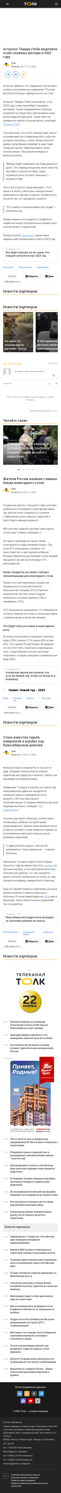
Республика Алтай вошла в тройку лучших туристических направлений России (31, 1048)
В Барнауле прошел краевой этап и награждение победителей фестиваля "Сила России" (32, 1155)
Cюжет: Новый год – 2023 (27, 690)
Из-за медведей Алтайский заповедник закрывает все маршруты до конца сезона (34, 1193)
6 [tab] (42, 469)
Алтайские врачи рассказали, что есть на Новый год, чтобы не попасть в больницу (30, 676)
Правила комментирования (23, 1480)
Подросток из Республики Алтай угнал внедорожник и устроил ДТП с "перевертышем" (32, 1322)
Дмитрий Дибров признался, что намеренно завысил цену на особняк (31, 1036)
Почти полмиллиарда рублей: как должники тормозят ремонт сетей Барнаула (29, 1348)
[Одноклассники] (23, 74)
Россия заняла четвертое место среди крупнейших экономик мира (31, 1203)
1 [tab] (18, 469)
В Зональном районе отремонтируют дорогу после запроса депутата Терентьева (31, 1214)
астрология (25, 267)
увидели (48, 865)
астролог (8, 267)
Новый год (17, 699)
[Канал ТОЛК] (49, 276)
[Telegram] (7, 74)
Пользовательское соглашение (25, 1478)
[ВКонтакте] (15, 74)
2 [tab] (23, 469)
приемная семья (29, 933)
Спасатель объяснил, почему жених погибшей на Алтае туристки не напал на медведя (34, 1286)
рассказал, (28, 235)
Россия (46, 698)
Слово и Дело (12, 124)
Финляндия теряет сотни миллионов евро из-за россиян (31, 1298)
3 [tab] (28, 469)
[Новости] (31, 276)
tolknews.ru (16, 1422)
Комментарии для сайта (44, 411)
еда (5, 698)
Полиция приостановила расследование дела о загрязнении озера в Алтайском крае (33, 1262)
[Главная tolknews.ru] (30, 4)
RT (40, 532)
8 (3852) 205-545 (15, 1456)
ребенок (48, 932)
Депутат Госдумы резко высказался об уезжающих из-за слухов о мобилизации (33, 1360)
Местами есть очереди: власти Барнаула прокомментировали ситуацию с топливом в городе (33, 1335)
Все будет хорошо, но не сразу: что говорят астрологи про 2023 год (27, 254)
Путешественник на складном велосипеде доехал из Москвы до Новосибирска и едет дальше (29, 1025)
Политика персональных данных (25, 1475)
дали (47, 896)
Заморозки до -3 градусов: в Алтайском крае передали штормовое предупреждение (32, 1239)
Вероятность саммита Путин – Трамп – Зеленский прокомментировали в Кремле (32, 1372)
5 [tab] (37, 469)
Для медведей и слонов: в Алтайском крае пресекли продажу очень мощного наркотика (28, 450)
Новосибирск (10, 932)
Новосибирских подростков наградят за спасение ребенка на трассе (30, 919)
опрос (30, 698)
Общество (15, 67)
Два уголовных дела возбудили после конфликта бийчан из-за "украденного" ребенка (32, 1309)
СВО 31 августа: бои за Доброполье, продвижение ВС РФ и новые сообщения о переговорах (34, 1142)
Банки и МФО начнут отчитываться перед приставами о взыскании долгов (32, 1251)
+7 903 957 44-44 (15, 1448)
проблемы (43, 267)
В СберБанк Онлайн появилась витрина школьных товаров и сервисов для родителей (32, 1181)
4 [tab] (32, 469)
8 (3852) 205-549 (15, 1460)
